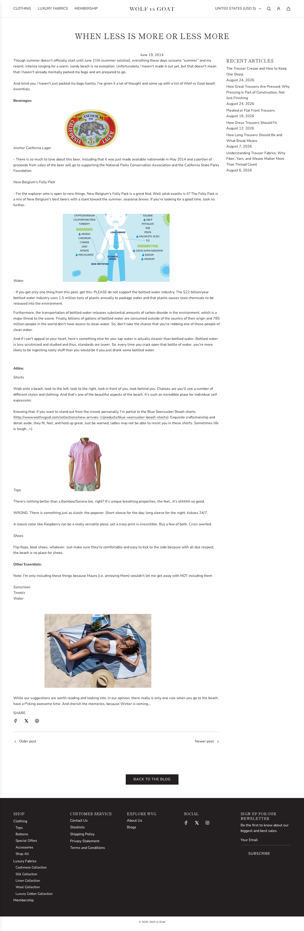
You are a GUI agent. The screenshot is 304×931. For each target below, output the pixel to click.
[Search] (269, 9)
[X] (197, 823)
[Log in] (279, 9)
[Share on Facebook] (15, 722)
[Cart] (288, 9)
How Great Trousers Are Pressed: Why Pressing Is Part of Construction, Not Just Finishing (258, 92)
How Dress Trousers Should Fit (251, 122)
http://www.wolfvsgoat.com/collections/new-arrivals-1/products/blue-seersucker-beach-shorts (90, 417)
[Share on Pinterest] (37, 722)
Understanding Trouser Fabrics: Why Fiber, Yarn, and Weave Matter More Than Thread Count (255, 159)
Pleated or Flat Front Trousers (250, 110)
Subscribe (259, 853)
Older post (27, 741)
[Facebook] (186, 823)
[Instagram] (207, 823)
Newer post (204, 741)
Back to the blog (152, 779)
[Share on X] (26, 722)
